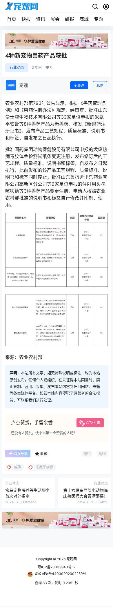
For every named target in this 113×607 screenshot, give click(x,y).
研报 (69, 19)
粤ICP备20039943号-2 (56, 567)
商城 (84, 19)
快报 (26, 19)
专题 (98, 19)
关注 (80, 85)
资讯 (40, 19)
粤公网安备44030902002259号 (60, 573)
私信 (99, 85)
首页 (11, 19)
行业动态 (17, 67)
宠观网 (71, 559)
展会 (55, 19)
